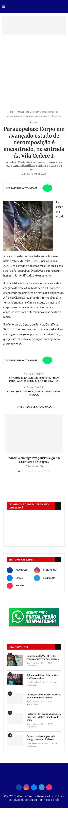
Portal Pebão (51, 799)
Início (12, 111)
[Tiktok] (49, 787)
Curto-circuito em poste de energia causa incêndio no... (41, 738)
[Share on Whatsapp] (47, 188)
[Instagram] (26, 787)
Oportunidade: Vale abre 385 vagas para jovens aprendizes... (43, 657)
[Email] (34, 787)
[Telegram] (41, 787)
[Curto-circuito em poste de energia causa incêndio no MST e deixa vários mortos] (15, 740)
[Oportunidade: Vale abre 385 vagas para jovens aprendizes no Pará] (15, 660)
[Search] (64, 7)
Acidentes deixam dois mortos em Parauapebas (42, 677)
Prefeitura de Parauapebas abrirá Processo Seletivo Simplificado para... (44, 717)
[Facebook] (19, 787)
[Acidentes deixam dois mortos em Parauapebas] (15, 679)
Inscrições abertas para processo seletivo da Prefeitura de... (44, 696)
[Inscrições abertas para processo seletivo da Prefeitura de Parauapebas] (15, 698)
